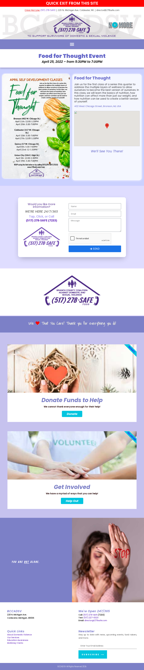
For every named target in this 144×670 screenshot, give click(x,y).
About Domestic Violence (19, 634)
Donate (72, 414)
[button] (72, 44)
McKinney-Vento (15, 643)
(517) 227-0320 (90, 617)
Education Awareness (17, 640)
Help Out (72, 501)
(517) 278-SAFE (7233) (41, 220)
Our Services (13, 637)
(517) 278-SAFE (48, 10)
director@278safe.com (95, 620)
